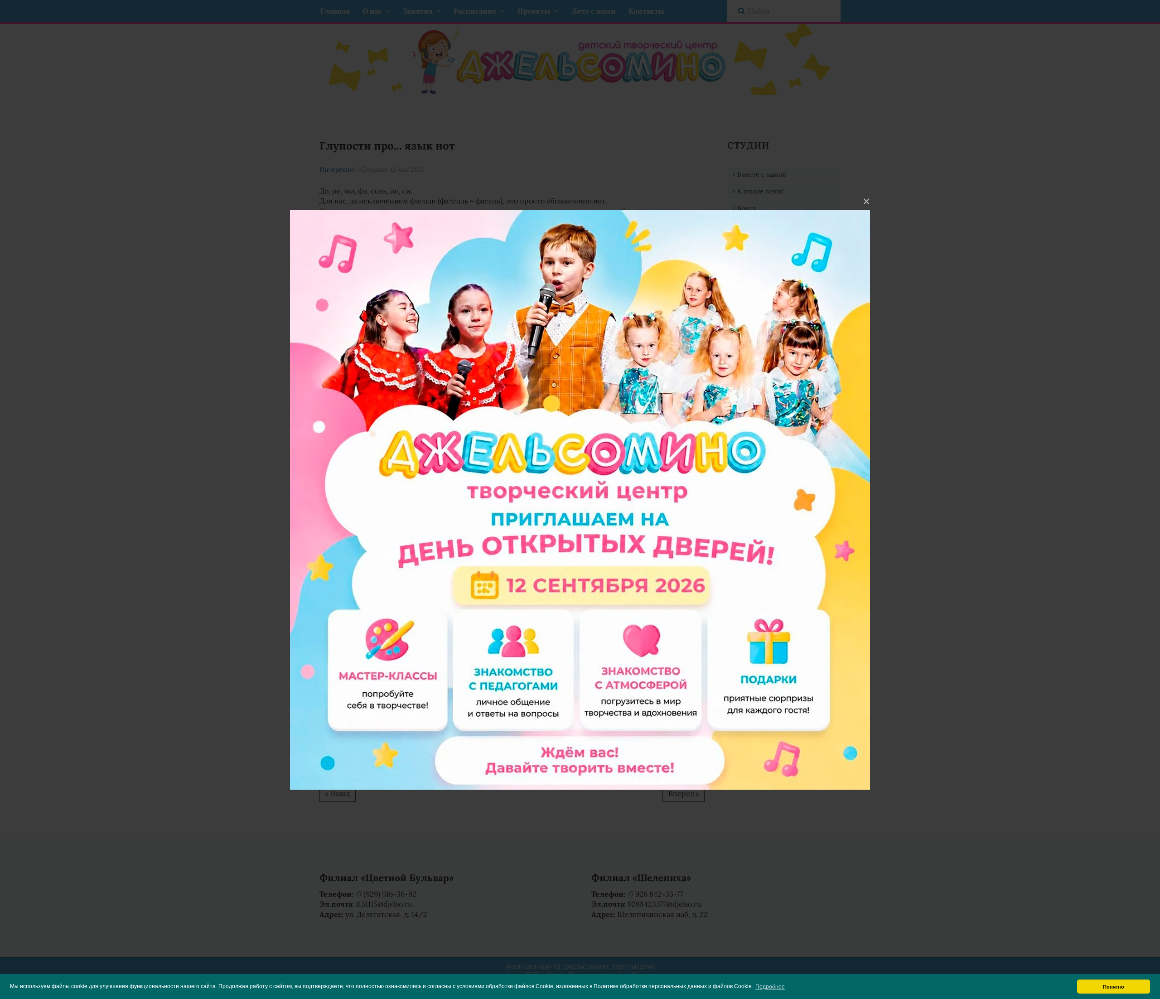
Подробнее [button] (770, 987)
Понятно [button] (1113, 986)
